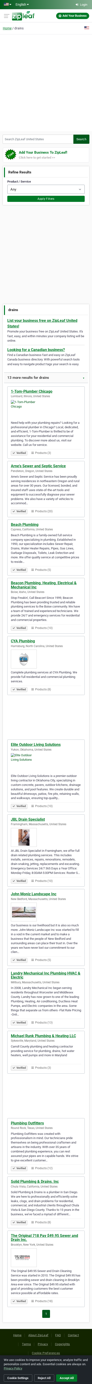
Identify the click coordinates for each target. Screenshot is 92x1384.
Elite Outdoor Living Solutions (36, 744)
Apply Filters (46, 198)
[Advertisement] (46, 82)
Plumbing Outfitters (27, 1123)
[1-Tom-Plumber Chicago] (46, 409)
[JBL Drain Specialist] (46, 837)
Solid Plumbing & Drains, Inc (35, 1181)
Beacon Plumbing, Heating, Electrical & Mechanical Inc (44, 585)
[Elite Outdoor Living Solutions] (46, 762)
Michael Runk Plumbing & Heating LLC (43, 1036)
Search (81, 139)
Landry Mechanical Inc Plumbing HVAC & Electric (45, 975)
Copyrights (62, 1344)
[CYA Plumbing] (46, 659)
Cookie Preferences (46, 1353)
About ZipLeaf (38, 1335)
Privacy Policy (13, 1368)
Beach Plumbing (24, 524)
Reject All (44, 1378)
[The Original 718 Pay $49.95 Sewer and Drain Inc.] (46, 1257)
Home (7, 28)
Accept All (67, 1378)
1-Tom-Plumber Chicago (31, 391)
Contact (73, 1335)
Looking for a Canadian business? (36, 350)
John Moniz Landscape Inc (33, 894)
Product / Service (19, 181)
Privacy (43, 1344)
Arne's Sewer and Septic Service (38, 466)
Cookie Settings (18, 1378)
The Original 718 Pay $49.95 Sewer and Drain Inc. (44, 1237)
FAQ (58, 1335)
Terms (26, 1344)
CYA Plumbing (23, 641)
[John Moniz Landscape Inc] (46, 912)
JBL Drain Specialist (28, 819)
